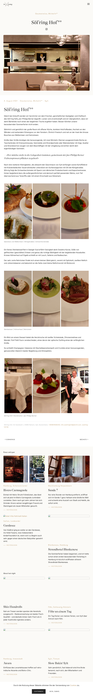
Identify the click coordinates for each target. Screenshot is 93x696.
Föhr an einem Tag (60, 611)
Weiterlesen (12, 510)
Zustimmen (38, 691)
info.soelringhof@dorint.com (71, 425)
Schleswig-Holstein (62, 607)
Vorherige (10, 439)
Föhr (50, 607)
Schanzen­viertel (20, 486)
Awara (7, 663)
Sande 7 (53, 490)
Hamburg (7, 486)
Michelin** (53, 14)
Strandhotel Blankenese (63, 549)
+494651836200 (54, 425)
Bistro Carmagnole (15, 490)
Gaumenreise (41, 14)
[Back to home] (7, 4)
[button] (88, 4)
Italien (6, 521)
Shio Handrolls (12, 606)
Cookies (73, 685)
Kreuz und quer (9, 452)
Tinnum (56, 659)
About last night (9, 573)
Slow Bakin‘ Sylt (58, 663)
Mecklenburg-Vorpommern (60, 486)
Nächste (83, 439)
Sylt (46, 101)
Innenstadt (18, 659)
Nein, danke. (55, 691)
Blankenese (53, 545)
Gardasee (9, 525)
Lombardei (15, 521)
